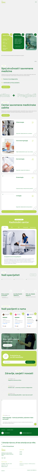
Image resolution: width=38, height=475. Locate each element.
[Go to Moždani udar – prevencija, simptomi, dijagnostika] (19, 387)
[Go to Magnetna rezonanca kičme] (19, 380)
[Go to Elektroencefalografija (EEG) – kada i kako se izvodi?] (19, 394)
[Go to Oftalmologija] (19, 127)
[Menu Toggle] (36, 2)
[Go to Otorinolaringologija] (19, 146)
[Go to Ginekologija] (19, 182)
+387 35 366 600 (30, 48)
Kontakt (21, 454)
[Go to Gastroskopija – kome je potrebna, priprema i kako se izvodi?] (19, 412)
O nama (21, 451)
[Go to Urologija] (19, 201)
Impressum (3, 470)
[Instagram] (5, 458)
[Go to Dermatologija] (19, 164)
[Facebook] (2, 458)
